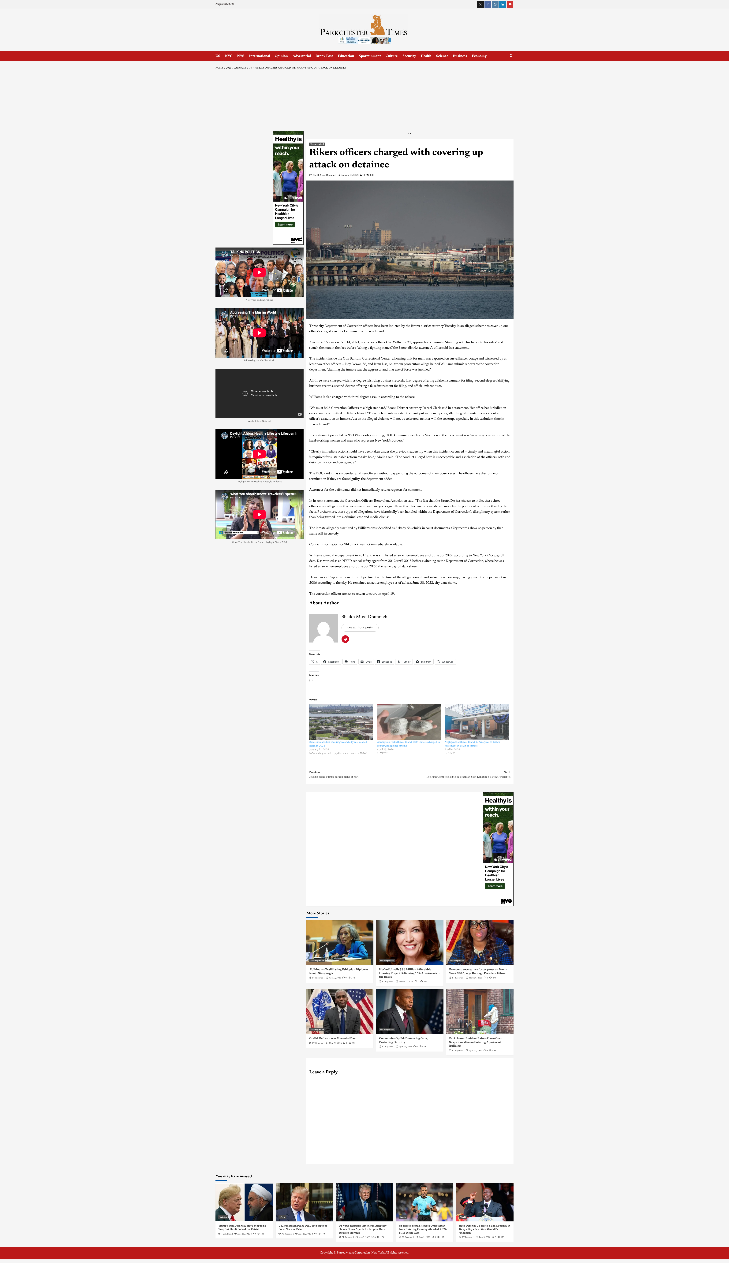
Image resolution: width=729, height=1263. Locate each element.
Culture (392, 56)
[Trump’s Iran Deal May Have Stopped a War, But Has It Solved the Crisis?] (244, 1202)
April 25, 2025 (475, 1050)
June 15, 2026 (243, 1234)
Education (346, 56)
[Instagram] (495, 4)
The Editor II (227, 1234)
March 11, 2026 (406, 981)
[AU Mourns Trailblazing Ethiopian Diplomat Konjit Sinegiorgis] (340, 942)
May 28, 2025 (335, 1043)
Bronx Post (324, 56)
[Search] (511, 56)
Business (460, 56)
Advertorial (302, 56)
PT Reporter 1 (318, 978)
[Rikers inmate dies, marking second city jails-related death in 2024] (341, 722)
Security (409, 56)
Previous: (333, 774)
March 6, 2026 (475, 978)
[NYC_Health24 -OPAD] (498, 849)
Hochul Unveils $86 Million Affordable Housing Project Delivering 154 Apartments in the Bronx (409, 973)
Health (426, 56)
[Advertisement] (364, 100)
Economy (479, 56)
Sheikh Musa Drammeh (324, 175)
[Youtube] (510, 4)
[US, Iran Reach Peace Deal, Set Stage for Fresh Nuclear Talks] (304, 1202)
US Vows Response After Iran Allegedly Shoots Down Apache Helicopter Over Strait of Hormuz (363, 1229)
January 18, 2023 (350, 175)
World (282, 1217)
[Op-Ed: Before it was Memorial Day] (340, 1011)
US (217, 56)
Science (442, 56)
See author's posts (360, 627)
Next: (468, 774)
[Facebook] (487, 4)
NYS (240, 56)
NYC (228, 56)
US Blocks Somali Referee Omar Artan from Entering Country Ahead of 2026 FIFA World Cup (423, 1229)
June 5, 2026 (484, 1237)
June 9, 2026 (364, 1237)
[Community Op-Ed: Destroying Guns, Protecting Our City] (409, 1011)
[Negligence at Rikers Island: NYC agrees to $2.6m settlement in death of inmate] (477, 722)
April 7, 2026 (335, 978)
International (259, 56)
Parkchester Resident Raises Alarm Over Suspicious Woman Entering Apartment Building (475, 1042)
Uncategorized (317, 144)
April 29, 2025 (405, 1046)
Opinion (281, 56)
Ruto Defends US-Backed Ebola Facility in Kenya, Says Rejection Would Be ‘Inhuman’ (484, 1229)
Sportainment (370, 56)
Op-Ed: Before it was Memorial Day (332, 1038)
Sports (403, 1217)
